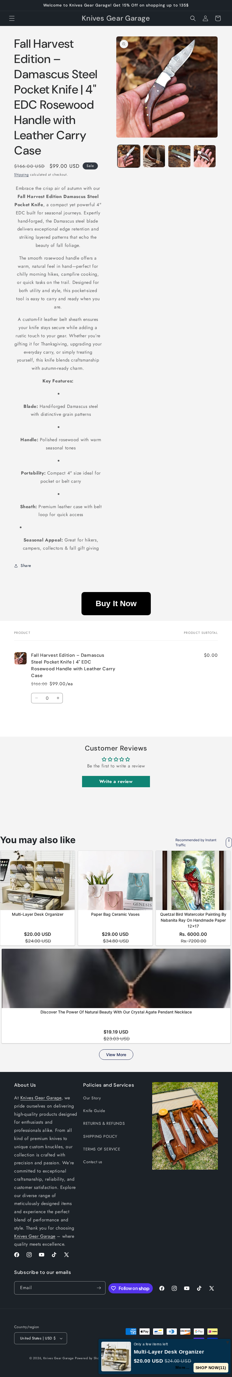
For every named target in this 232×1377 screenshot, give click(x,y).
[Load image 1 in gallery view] (128, 156)
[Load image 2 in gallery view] (154, 156)
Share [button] (26, 565)
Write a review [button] (115, 781)
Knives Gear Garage (40, 1098)
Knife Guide (94, 1110)
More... (182, 1367)
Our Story (92, 1098)
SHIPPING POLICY (100, 1136)
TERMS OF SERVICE (102, 1149)
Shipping (21, 174)
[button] (12, 18)
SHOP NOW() (210, 1367)
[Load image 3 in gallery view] (179, 156)
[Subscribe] (99, 1288)
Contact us (92, 1162)
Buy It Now (116, 603)
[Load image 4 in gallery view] (205, 156)
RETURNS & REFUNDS (104, 1123)
